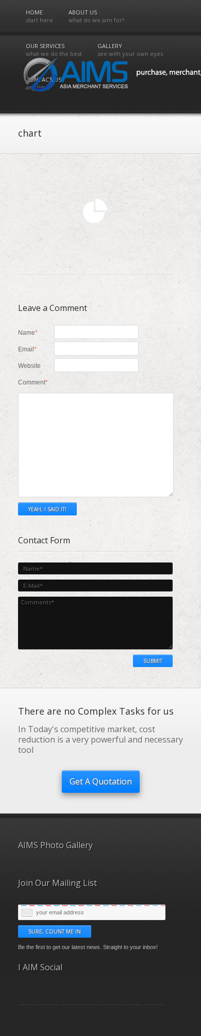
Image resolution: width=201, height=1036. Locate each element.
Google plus (90, 996)
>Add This (133, 996)
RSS (154, 996)
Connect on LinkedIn (69, 996)
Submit (152, 660)
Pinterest (112, 996)
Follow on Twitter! (27, 996)
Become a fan (48, 996)
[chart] (95, 232)
